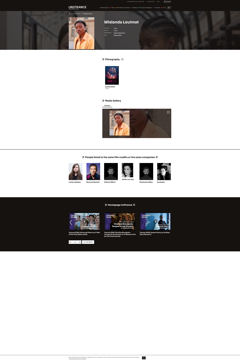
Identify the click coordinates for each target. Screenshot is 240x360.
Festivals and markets (123, 7)
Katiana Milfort (110, 182)
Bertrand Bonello (93, 182)
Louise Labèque (75, 182)
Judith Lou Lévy (128, 179)
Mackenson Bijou (146, 182)
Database (135, 7)
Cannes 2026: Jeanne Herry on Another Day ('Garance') (119, 233)
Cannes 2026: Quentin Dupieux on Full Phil (154, 233)
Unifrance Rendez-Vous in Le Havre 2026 (135, 1)
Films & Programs (104, 7)
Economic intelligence (146, 7)
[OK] (144, 357)
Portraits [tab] (107, 105)
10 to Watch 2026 (150, 1)
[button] (168, 112)
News (113, 7)
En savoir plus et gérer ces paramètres (77, 358)
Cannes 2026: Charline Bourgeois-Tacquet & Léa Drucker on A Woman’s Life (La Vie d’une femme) (84, 234)
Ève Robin (161, 182)
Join (164, 7)
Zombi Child (110, 87)
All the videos (88, 242)
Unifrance (157, 7)
